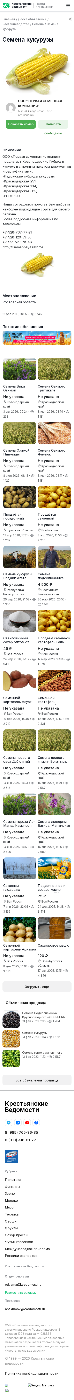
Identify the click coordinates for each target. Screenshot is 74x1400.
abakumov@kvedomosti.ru (25, 1309)
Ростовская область (19, 302)
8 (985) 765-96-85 (21, 1132)
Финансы (12, 1187)
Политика (13, 1180)
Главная (8, 19)
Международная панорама (27, 1249)
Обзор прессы (16, 1235)
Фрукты (11, 1228)
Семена (38, 24)
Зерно (10, 1193)
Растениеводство (15, 24)
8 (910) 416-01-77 (20, 1140)
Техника (11, 1214)
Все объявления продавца (37, 1080)
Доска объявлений (32, 19)
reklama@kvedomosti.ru (23, 1285)
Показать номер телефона (21, 125)
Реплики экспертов (21, 1256)
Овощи (10, 1221)
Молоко (11, 1200)
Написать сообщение (53, 125)
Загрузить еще (37, 987)
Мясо (9, 1207)
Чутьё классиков (19, 1242)
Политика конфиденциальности (31, 1373)
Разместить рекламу (21, 1293)
